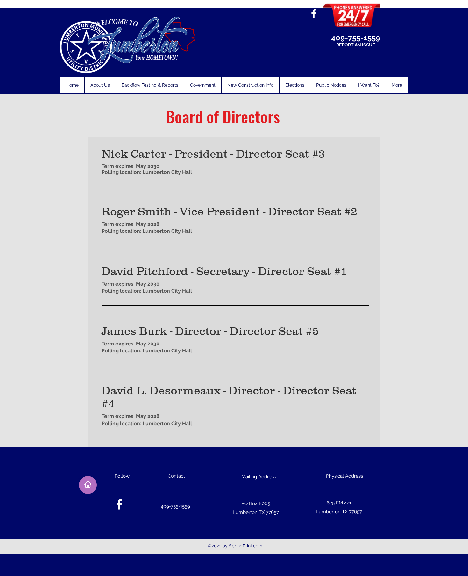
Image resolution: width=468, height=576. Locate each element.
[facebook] (314, 13)
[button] (100, 85)
